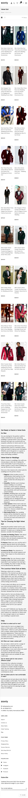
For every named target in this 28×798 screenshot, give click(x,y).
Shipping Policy (5, 744)
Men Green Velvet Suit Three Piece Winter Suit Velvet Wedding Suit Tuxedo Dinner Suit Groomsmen (7, 51)
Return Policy (4, 753)
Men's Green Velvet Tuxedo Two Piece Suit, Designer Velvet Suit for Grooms (21, 290)
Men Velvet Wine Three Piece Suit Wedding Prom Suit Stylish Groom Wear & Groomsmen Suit (21, 91)
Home (2, 12)
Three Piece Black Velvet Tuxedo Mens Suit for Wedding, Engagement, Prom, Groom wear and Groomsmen (6, 408)
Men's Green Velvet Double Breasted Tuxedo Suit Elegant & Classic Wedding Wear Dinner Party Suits (7, 251)
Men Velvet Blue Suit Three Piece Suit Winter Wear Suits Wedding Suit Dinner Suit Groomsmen (21, 51)
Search (3, 719)
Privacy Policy (4, 741)
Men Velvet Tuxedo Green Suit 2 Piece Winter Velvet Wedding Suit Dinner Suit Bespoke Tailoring (21, 407)
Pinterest (5, 771)
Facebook (5, 768)
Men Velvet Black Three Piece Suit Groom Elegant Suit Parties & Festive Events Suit (7, 210)
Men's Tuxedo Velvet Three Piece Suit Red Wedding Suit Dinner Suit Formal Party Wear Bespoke (7, 367)
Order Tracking (5, 729)
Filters (25, 17)
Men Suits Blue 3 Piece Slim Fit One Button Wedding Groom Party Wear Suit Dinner (7, 130)
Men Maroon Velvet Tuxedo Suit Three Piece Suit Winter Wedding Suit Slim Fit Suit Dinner (20, 131)
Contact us (4, 722)
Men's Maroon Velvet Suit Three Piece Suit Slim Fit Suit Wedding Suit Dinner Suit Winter (7, 328)
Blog (2, 732)
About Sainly (4, 726)
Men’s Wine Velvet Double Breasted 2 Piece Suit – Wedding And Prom (20, 170)
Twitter (5, 762)
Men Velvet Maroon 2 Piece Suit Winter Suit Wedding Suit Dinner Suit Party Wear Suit (20, 366)
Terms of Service (5, 747)
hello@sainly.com (7, 706)
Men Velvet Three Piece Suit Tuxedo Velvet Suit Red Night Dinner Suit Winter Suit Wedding (21, 328)
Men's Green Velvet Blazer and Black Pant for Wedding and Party (7, 289)
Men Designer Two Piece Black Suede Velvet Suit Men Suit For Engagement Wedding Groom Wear (7, 91)
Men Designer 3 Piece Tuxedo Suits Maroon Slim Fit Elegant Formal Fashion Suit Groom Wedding (21, 211)
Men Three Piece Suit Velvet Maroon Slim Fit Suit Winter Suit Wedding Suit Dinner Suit (7, 171)
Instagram (5, 765)
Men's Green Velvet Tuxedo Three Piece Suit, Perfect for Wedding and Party (20, 250)
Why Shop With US (6, 750)
